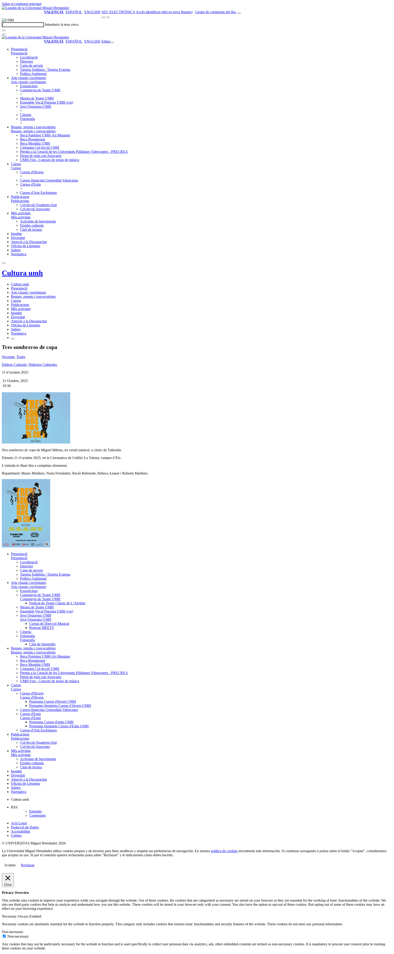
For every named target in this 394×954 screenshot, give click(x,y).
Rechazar (27, 865)
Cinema (25, 115)
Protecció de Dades (25, 827)
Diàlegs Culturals (14, 365)
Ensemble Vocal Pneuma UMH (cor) (46, 102)
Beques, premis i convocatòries (33, 127)
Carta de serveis (31, 65)
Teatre (20, 357)
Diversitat (18, 238)
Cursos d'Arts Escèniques (38, 193)
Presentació (19, 49)
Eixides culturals (32, 225)
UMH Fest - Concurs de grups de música (49, 160)
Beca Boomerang (32, 139)
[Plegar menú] (112, 42)
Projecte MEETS (41, 628)
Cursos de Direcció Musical (49, 624)
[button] (19, 53)
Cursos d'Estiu (30, 184)
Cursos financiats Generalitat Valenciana (49, 180)
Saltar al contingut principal (21, 4)
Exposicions (29, 86)
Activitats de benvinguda (38, 221)
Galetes (16, 835)
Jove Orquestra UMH (35, 106)
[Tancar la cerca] (3, 34)
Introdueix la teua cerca (61, 24)
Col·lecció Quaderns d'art (38, 205)
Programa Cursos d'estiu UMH (51, 722)
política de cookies (224, 851)
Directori (26, 61)
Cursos (16, 164)
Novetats (8, 357)
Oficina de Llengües (25, 246)
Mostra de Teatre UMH (37, 98)
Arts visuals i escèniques (28, 78)
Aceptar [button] (10, 865)
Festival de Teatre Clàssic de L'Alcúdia (57, 603)
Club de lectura (31, 229)
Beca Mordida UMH (35, 143)
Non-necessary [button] (12, 932)
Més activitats (21, 213)
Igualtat (16, 234)
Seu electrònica (118, 12)
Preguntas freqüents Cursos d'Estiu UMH (59, 726)
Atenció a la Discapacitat (29, 242)
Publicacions (20, 197)
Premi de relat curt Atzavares (40, 156)
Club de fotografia (42, 644)
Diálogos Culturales (43, 365)
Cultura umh (22, 273)
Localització (29, 57)
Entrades (35, 811)
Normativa (18, 254)
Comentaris (37, 815)
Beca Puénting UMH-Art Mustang (45, 135)
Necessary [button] (9, 916)
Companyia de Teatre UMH (40, 90)
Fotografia (27, 119)
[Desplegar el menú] (108, 17)
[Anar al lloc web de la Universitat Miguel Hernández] (35, 8)
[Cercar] (3, 30)
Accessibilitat (20, 831)
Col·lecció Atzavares (35, 209)
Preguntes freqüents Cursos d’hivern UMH (60, 706)
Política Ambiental (33, 74)
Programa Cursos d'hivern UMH (52, 701)
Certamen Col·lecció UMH (39, 147)
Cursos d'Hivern (32, 172)
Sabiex (16, 250)
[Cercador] (239, 13)
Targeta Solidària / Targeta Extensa (45, 70)
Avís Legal (19, 823)
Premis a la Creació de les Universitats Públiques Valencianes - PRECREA (74, 152)
